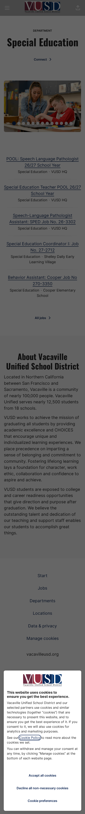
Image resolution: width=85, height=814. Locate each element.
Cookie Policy (29, 738)
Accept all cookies (42, 775)
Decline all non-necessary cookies (42, 788)
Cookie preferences (42, 801)
